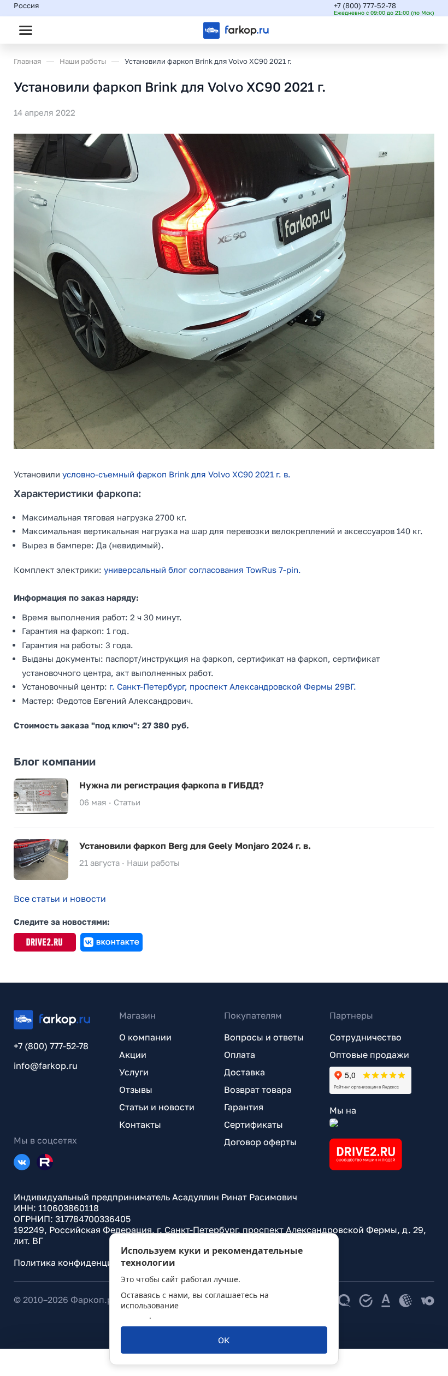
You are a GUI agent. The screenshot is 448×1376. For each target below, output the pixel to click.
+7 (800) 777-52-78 (365, 5)
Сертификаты (253, 1124)
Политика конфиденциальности (83, 1262)
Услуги (134, 1072)
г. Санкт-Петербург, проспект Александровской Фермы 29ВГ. (232, 686)
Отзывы (135, 1089)
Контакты (140, 1124)
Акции (132, 1054)
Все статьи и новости (60, 898)
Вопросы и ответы (264, 1037)
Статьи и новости (156, 1107)
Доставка (244, 1072)
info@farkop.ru (46, 1065)
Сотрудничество (365, 1037)
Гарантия (243, 1107)
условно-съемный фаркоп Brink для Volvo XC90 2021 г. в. (176, 474)
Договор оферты (260, 1141)
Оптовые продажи (369, 1054)
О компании (145, 1037)
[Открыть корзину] (416, 30)
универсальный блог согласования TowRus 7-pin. (202, 570)
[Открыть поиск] (55, 30)
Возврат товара (258, 1089)
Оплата (239, 1054)
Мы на (342, 1110)
